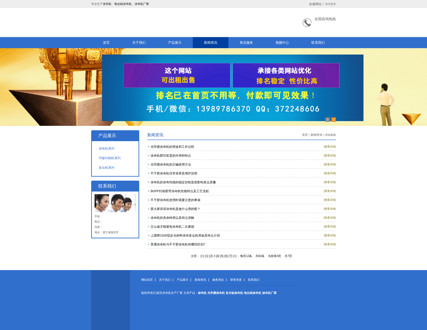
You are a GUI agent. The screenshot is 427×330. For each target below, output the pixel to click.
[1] (206, 256)
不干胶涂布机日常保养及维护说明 (174, 173)
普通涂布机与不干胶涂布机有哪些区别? (178, 244)
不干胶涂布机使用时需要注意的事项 (175, 200)
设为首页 (330, 4)
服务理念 (218, 279)
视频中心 (282, 42)
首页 (106, 42)
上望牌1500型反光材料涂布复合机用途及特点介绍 (185, 235)
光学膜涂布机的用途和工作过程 (172, 146)
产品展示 (174, 42)
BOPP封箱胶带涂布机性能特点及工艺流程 (180, 191)
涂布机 (107, 4)
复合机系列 (106, 167)
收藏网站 (315, 4)
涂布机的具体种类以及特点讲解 (172, 217)
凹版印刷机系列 (110, 158)
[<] (202, 256)
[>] (234, 256)
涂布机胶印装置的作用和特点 (171, 155)
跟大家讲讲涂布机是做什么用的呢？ (175, 209)
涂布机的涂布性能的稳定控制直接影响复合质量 (183, 182)
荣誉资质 (236, 279)
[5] (222, 256)
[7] (230, 256)
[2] (211, 256)
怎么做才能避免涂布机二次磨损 (172, 226)
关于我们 (139, 42)
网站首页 (147, 279)
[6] (226, 256)
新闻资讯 (210, 42)
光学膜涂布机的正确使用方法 (171, 164)
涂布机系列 (106, 148)
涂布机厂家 (142, 4)
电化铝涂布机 (123, 4)
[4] (217, 256)
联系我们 (318, 42)
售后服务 (246, 42)
